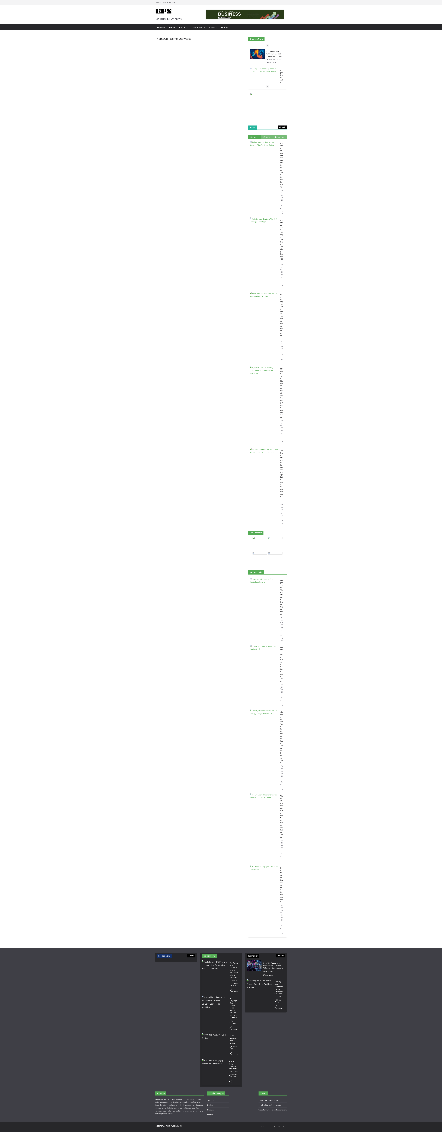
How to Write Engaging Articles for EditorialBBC (281, 885)
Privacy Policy (282, 1127)
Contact (225, 27)
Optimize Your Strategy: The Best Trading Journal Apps (281, 240)
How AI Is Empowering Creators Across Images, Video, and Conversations (273, 965)
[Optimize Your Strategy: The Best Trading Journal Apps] (264, 227)
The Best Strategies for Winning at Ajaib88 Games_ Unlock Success (281, 473)
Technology (197, 27)
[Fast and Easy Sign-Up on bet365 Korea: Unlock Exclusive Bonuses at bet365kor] (215, 1014)
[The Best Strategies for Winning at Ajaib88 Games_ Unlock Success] (264, 458)
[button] (187, 27)
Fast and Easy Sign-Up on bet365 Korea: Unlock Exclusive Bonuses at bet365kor (234, 1008)
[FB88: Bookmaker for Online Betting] (215, 1045)
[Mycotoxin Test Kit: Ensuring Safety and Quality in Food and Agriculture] (264, 376)
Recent (269, 137)
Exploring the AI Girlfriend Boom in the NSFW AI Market (281, 70)
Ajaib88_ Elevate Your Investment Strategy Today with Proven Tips (281, 737)
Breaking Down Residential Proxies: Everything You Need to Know (279, 989)
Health (182, 27)
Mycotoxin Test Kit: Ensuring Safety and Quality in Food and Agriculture (281, 393)
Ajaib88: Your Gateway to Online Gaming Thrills (281, 664)
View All (282, 127)
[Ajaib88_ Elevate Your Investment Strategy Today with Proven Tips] (264, 750)
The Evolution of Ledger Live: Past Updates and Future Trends (281, 816)
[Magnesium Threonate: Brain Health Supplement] (264, 610)
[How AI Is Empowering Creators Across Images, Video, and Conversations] (254, 969)
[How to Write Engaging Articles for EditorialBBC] (264, 900)
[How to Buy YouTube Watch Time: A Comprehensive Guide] (264, 302)
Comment (281, 137)
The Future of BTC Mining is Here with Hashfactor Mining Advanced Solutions (234, 971)
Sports (212, 27)
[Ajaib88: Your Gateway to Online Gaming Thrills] (264, 676)
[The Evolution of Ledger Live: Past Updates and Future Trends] (264, 828)
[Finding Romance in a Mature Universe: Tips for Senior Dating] (264, 151)
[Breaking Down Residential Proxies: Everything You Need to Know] (260, 995)
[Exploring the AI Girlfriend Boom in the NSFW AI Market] (264, 51)
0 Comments (282, 208)
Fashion (172, 27)
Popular (255, 137)
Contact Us (262, 1127)
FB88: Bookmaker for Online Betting (234, 1039)
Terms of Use (272, 1127)
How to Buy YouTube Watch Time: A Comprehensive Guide (281, 315)
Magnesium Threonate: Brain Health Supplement (281, 597)
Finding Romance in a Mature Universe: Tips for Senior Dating (281, 165)
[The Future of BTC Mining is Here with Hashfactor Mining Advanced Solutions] (215, 977)
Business (161, 27)
